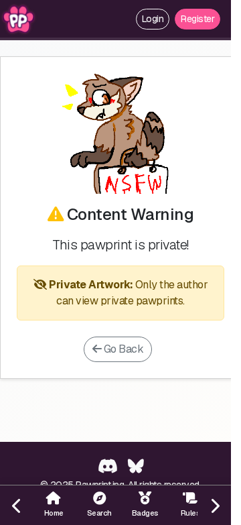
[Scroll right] (214, 505)
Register (197, 19)
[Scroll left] (16, 505)
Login (153, 19)
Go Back (122, 349)
